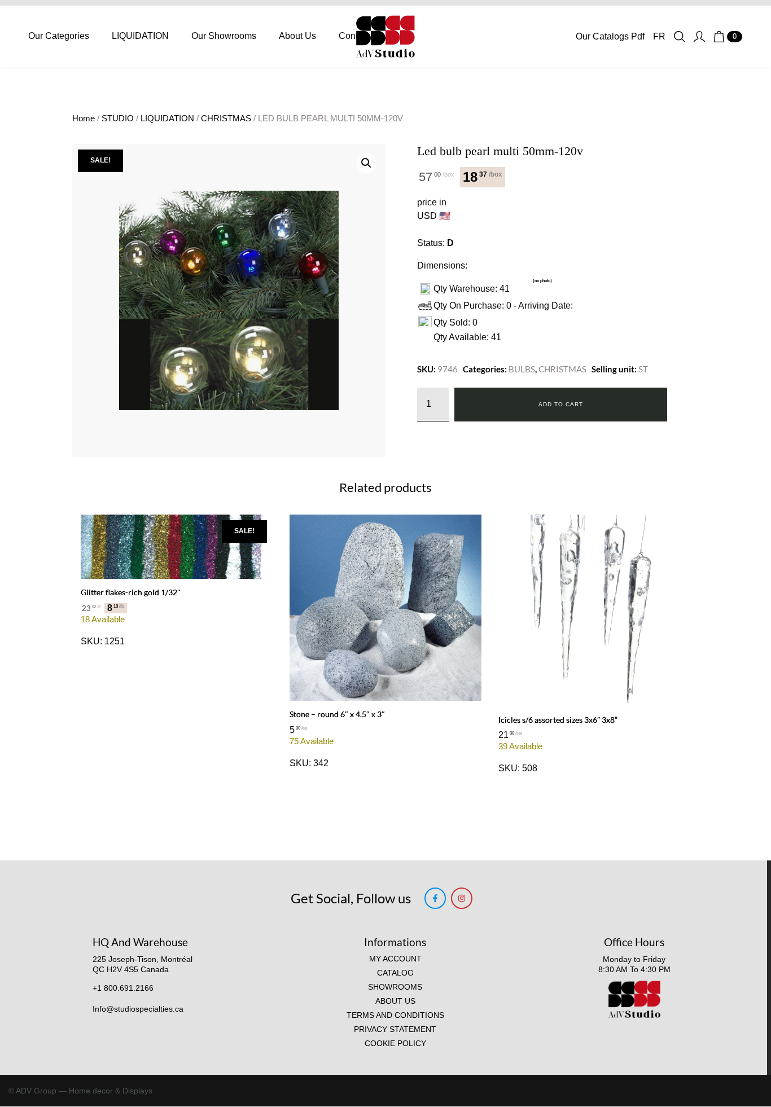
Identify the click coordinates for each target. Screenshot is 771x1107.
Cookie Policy (395, 1043)
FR (659, 36)
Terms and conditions (395, 1015)
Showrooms (395, 987)
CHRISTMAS (226, 118)
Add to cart (560, 404)
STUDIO (118, 118)
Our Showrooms (223, 36)
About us (395, 1001)
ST (643, 369)
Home (83, 118)
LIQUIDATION (140, 36)
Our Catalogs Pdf (610, 36)
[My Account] (699, 36)
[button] (366, 163)
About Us (297, 36)
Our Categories (58, 36)
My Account (395, 959)
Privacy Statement (395, 1029)
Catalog (395, 973)
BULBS (522, 369)
